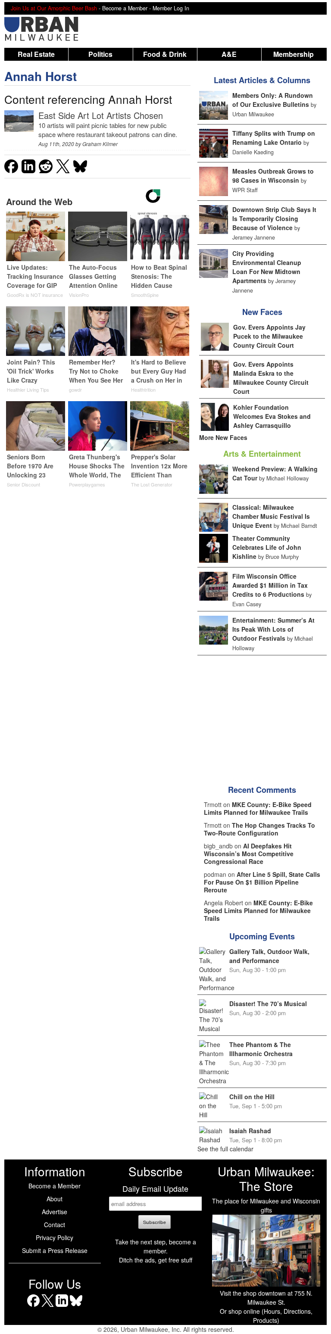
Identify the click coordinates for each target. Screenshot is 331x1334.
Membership (293, 54)
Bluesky (76, 1306)
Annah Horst (40, 76)
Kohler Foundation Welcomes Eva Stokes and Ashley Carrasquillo (272, 416)
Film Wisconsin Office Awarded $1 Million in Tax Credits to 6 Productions (270, 585)
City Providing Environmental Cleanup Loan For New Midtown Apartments (266, 267)
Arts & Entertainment (262, 453)
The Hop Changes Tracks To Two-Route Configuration (259, 829)
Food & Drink (165, 54)
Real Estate (36, 54)
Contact (54, 1224)
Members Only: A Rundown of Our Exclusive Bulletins (272, 100)
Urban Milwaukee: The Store (266, 1178)
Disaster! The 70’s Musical (268, 1003)
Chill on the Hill (252, 1096)
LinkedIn (62, 1306)
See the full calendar (225, 1148)
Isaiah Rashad (250, 1130)
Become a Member (54, 1185)
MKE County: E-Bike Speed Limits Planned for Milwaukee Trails (258, 808)
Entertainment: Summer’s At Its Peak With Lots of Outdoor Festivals (273, 629)
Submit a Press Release (54, 1250)
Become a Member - (127, 8)
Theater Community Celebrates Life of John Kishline (266, 547)
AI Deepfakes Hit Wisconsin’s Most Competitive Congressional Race (249, 854)
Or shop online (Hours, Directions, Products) (266, 1316)
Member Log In (171, 8)
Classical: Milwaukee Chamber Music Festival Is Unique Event (271, 516)
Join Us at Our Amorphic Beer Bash (54, 8)
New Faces (262, 312)
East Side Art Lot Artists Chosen (100, 115)
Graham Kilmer (100, 143)
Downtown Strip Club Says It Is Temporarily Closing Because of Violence (274, 218)
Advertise (54, 1211)
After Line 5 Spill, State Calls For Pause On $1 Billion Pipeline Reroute (262, 882)
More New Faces (223, 437)
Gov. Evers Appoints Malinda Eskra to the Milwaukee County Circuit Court (271, 378)
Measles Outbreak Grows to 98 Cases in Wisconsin (273, 175)
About (54, 1198)
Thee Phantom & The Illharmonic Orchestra (261, 1049)
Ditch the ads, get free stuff (155, 1260)
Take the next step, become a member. (155, 1246)
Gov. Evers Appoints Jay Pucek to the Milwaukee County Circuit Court (269, 336)
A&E (229, 54)
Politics (100, 54)
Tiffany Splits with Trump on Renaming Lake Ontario (273, 137)
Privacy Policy (54, 1237)
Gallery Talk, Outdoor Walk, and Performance (269, 956)
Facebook (33, 1306)
